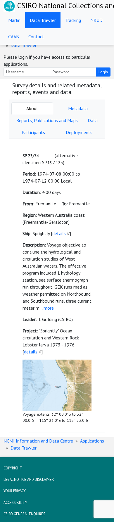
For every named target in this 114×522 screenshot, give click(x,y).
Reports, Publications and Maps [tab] (47, 120)
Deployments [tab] (79, 132)
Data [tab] (93, 120)
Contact (36, 36)
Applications (92, 441)
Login (103, 71)
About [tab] (32, 108)
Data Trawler (43, 20)
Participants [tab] (33, 132)
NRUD (96, 20)
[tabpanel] (57, 285)
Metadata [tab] (78, 108)
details (59, 233)
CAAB (13, 36)
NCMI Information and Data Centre (38, 441)
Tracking (73, 20)
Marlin (14, 20)
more (49, 308)
